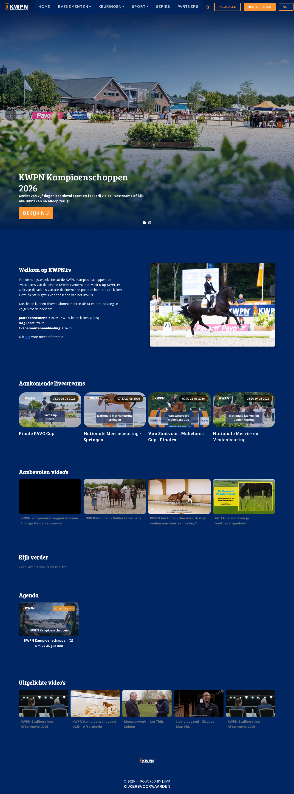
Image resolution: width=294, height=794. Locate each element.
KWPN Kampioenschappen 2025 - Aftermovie (94, 724)
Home (45, 6)
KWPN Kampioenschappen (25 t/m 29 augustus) (49, 643)
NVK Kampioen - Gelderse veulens (113, 518)
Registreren (259, 7)
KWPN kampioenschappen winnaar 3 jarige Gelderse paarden (49, 520)
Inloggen (227, 7)
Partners (188, 6)
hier (27, 337)
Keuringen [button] (110, 6)
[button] (50, 503)
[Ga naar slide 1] (144, 222)
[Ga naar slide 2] (149, 222)
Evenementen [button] (73, 6)
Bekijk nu (36, 213)
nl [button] (285, 7)
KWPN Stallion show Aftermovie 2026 (37, 724)
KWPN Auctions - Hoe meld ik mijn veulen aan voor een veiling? (178, 520)
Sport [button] (139, 6)
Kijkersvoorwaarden (147, 786)
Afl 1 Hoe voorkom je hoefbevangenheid (232, 520)
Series (163, 6)
